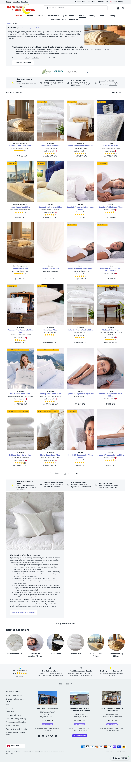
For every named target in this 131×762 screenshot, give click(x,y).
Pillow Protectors (14, 654)
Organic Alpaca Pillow (50, 268)
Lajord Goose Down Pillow (20, 394)
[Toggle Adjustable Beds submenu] (75, 15)
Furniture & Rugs (57, 19)
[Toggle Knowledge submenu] (79, 19)
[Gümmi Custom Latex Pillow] (20, 120)
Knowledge (73, 19)
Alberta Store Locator (14, 696)
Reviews (30, 16)
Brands (40, 16)
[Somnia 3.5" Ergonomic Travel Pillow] (110, 368)
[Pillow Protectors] (14, 642)
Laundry (112, 16)
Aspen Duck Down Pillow (50, 146)
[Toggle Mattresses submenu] (58, 15)
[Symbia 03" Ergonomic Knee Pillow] (110, 429)
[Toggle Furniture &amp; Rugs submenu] (66, 19)
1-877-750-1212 (103, 2)
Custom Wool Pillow (110, 146)
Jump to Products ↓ (34, 28)
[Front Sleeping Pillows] (116, 642)
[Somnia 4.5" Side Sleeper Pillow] (110, 181)
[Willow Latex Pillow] (20, 242)
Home (8, 23)
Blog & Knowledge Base (14, 715)
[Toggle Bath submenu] (105, 15)
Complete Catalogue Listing (16, 719)
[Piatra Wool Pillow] (50, 304)
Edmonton (56, 49)
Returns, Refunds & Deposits (16, 729)
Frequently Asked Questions (16, 722)
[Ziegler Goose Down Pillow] (50, 429)
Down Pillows (75, 654)
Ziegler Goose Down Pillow (50, 455)
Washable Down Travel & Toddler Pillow (20, 331)
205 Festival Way (112, 714)
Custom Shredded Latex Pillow (50, 207)
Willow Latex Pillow (20, 268)
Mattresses (52, 16)
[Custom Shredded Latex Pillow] (50, 181)
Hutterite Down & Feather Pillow (80, 330)
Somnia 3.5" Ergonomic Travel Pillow (110, 395)
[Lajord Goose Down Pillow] (20, 368)
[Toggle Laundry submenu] (116, 15)
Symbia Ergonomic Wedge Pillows (80, 268)
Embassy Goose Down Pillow (50, 394)
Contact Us (10, 712)
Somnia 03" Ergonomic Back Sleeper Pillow (110, 269)
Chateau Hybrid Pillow (110, 330)
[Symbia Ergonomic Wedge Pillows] (80, 242)
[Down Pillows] (75, 642)
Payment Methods (12, 725)
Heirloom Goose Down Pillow (20, 455)
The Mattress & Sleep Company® (22, 752)
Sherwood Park (69, 49)
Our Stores (18, 16)
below (27, 58)
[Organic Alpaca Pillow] (50, 242)
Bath (102, 16)
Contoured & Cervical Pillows (35, 655)
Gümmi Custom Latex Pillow (20, 146)
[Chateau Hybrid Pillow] (110, 304)
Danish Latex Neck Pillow (20, 207)
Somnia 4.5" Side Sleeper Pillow (111, 207)
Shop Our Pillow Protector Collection (23, 612)
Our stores (19, 51)
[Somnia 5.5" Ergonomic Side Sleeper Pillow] (80, 181)
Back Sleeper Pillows (95, 655)
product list (35, 58)
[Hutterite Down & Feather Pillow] (80, 304)
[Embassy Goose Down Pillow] (50, 368)
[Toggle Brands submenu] (45, 15)
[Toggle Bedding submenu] (97, 15)
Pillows (81, 16)
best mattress (34, 34)
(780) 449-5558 (112, 720)
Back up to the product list (65, 623)
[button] (123, 8)
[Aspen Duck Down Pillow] (50, 120)
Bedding (92, 16)
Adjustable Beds (68, 16)
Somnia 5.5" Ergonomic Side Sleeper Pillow (80, 208)
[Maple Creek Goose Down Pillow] (80, 120)
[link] (53, 473)
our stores (41, 49)
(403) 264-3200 (47, 720)
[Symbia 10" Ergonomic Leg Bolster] (80, 368)
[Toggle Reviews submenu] (34, 15)
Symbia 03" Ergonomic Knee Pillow (111, 455)
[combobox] (76, 8)
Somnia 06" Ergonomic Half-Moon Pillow (80, 456)
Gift (7, 705)
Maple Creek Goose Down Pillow (80, 146)
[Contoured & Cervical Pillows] (35, 642)
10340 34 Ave (79, 714)
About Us (9, 708)
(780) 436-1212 (79, 720)
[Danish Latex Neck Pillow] (20, 181)
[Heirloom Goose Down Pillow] (20, 429)
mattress (82, 82)
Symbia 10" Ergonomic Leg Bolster (81, 394)
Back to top (64, 683)
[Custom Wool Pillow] (110, 120)
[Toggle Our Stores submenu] (23, 15)
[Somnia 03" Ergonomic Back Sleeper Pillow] (110, 242)
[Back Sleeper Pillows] (96, 642)
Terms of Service (120, 752)
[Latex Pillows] (55, 642)
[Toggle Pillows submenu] (85, 15)
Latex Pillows (55, 654)
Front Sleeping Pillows (116, 655)
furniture (73, 84)
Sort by (9, 92)
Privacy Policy (109, 752)
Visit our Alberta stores (23, 62)
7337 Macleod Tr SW (47, 712)
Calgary (49, 49)
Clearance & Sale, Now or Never (85, 2)
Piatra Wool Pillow (50, 330)
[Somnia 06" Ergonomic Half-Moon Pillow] (80, 429)
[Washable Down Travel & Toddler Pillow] (20, 304)
